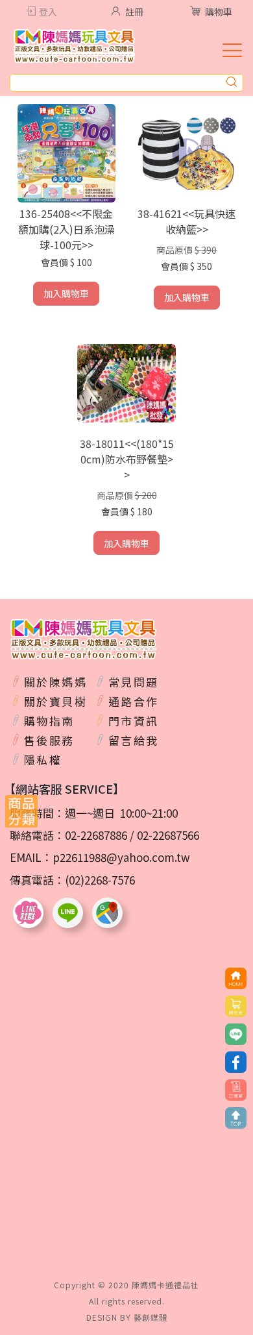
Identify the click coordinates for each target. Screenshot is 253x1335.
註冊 (134, 11)
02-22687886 (96, 835)
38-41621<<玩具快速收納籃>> (186, 221)
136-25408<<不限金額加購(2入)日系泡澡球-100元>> (66, 229)
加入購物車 (66, 293)
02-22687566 (168, 835)
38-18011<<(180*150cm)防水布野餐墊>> (127, 458)
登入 (48, 11)
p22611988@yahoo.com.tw (121, 857)
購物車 (218, 11)
